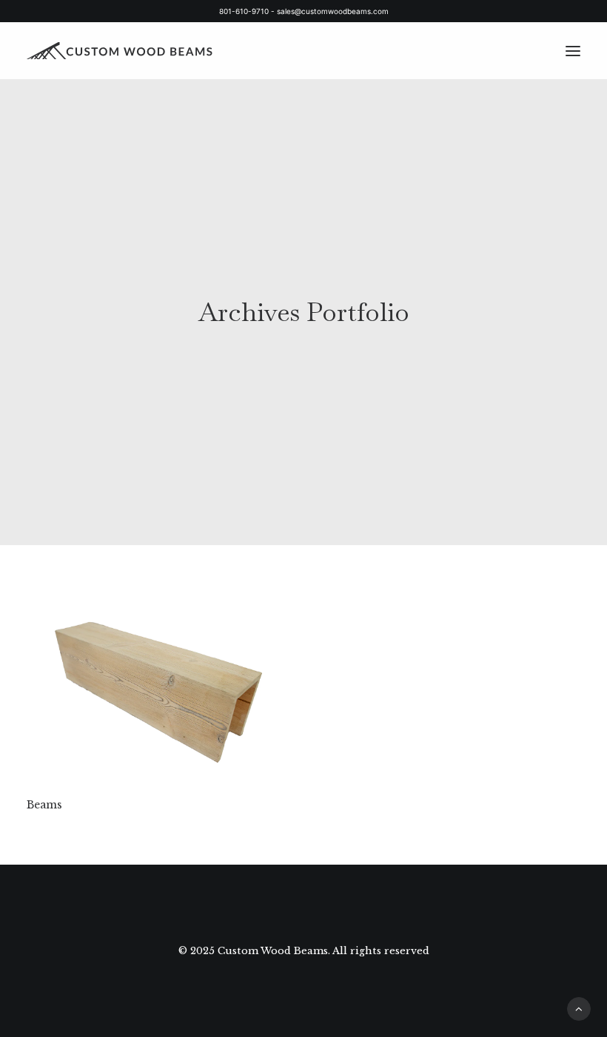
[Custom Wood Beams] (129, 50)
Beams (44, 804)
